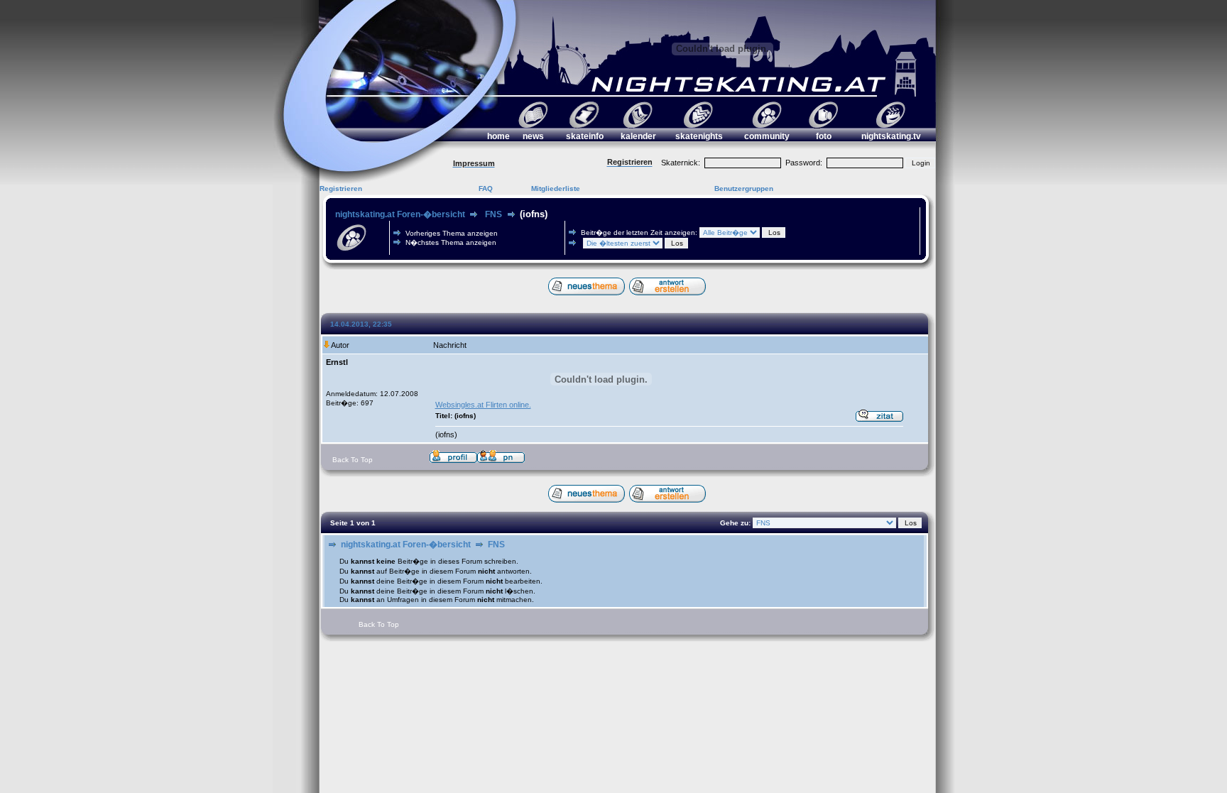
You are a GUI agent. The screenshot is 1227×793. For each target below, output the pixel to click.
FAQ (486, 188)
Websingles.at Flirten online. (483, 404)
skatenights (699, 136)
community (767, 136)
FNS (493, 214)
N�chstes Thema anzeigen (450, 242)
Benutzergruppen (743, 188)
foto (823, 136)
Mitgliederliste (555, 188)
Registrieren (341, 188)
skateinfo (585, 136)
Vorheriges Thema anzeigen (451, 233)
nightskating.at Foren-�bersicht (400, 214)
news (533, 136)
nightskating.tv (891, 136)
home (498, 136)
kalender (638, 136)
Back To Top (352, 460)
